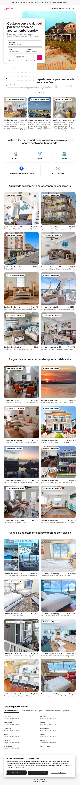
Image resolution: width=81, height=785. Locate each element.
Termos (44, 782)
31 (14, 85)
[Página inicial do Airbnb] (9, 8)
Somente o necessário (38, 773)
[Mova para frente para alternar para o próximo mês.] (33, 56)
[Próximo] (44, 92)
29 (33, 81)
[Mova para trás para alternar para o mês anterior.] (10, 56)
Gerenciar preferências (58, 773)
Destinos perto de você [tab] (11, 711)
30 (10, 85)
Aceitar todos (16, 773)
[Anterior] (35, 92)
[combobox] (25, 44)
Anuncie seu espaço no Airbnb (63, 8)
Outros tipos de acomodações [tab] (32, 711)
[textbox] (16, 51)
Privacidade (36, 782)
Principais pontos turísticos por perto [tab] (58, 711)
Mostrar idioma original (60, 2)
